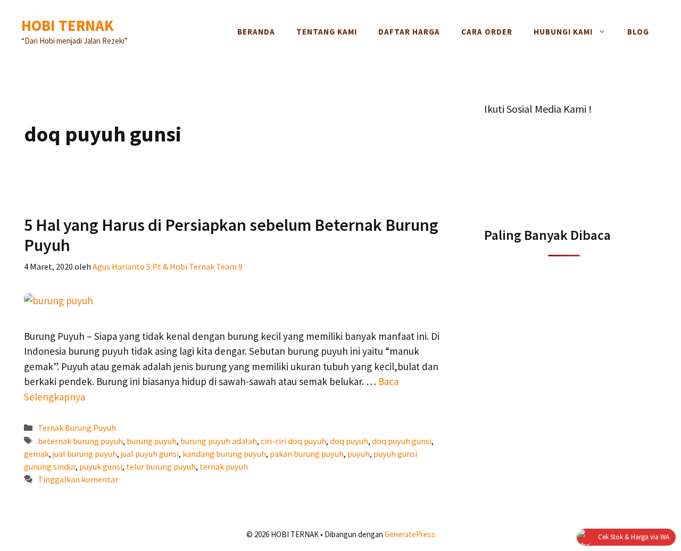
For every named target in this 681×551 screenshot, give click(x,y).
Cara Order (486, 32)
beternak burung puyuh (80, 441)
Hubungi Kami (563, 32)
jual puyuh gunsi (150, 453)
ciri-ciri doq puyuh (293, 441)
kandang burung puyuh (224, 453)
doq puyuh (349, 441)
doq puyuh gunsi (401, 441)
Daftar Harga (409, 32)
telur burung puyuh (161, 466)
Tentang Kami (326, 32)
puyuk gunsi (100, 466)
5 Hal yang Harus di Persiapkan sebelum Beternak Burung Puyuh (231, 235)
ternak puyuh (224, 466)
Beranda (256, 32)
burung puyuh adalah (218, 441)
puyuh (358, 453)
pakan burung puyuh (307, 453)
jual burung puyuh (85, 453)
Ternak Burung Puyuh (77, 427)
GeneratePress (410, 534)
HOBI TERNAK (67, 25)
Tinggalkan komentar (78, 479)
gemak (36, 453)
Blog (638, 32)
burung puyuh (152, 441)
